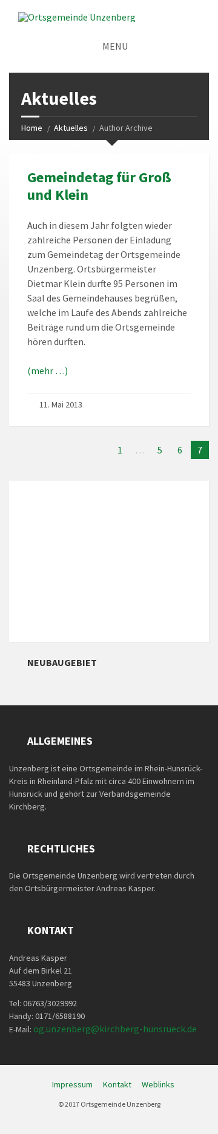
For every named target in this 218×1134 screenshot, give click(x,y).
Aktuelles (71, 127)
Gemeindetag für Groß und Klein (99, 186)
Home (31, 127)
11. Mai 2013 (60, 404)
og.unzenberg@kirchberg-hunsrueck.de (115, 1029)
